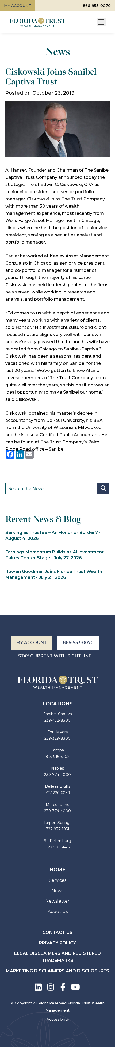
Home (57, 870)
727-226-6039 (57, 792)
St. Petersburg (57, 840)
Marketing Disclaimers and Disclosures (57, 970)
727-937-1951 (57, 829)
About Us (58, 911)
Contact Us (57, 932)
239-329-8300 (57, 738)
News (57, 890)
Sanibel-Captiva (57, 714)
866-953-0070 (97, 5)
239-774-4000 (57, 774)
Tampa (57, 750)
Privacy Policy (57, 942)
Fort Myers (57, 732)
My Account (17, 5)
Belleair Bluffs (57, 786)
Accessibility (58, 1019)
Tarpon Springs (57, 822)
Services (57, 880)
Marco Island (58, 804)
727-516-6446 (57, 847)
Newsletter (57, 901)
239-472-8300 (57, 720)
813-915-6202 (57, 756)
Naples (57, 768)
